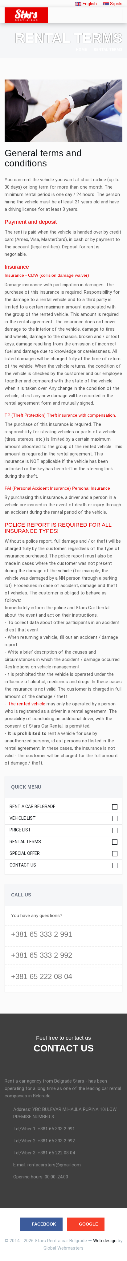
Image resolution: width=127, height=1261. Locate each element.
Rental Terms (25, 841)
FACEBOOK (44, 1224)
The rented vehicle (26, 704)
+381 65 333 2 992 (41, 955)
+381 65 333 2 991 (41, 934)
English (89, 3)
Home (81, 49)
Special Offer (25, 853)
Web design (105, 1240)
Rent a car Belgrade (32, 806)
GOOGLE (88, 1224)
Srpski (115, 3)
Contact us (23, 865)
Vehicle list (23, 818)
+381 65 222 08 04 (41, 976)
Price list (20, 830)
